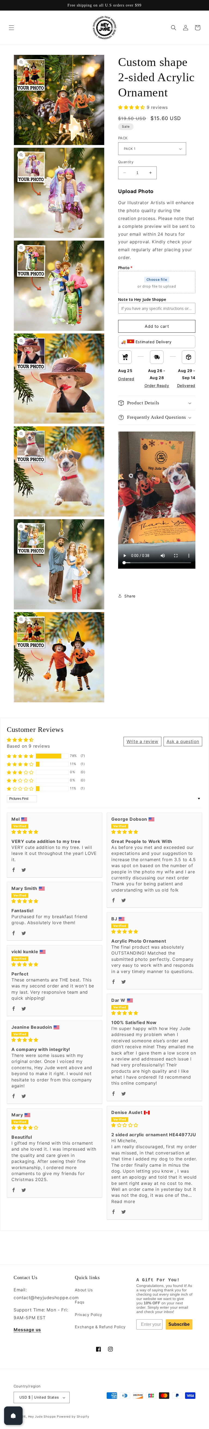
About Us (84, 1290)
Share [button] (130, 596)
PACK (123, 138)
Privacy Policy (88, 1314)
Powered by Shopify (73, 1416)
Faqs (79, 1302)
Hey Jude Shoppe (42, 1416)
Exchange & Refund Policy (100, 1326)
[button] (11, 28)
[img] (54, 832)
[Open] (13, 1415)
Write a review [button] (142, 741)
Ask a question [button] (183, 741)
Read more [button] (123, 1201)
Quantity (125, 162)
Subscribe (179, 1324)
